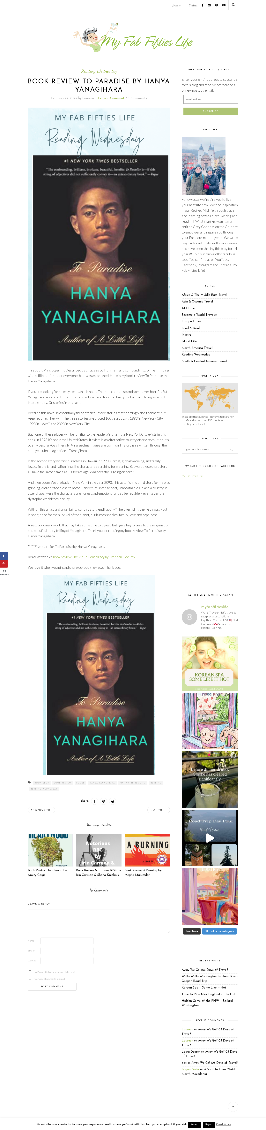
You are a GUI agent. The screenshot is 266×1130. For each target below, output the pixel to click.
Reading (156, 783)
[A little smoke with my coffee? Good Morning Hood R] (210, 896)
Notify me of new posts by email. (40, 978)
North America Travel (197, 348)
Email (31, 950)
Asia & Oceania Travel (197, 301)
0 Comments (138, 98)
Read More (223, 1124)
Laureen (88, 98)
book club (42, 783)
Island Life (189, 341)
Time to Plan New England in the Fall (208, 994)
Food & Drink (191, 328)
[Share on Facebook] (4, 556)
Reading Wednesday (99, 71)
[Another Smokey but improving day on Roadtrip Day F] (210, 838)
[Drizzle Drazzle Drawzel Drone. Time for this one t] (210, 721)
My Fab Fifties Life (132, 783)
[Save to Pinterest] (4, 564)
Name (31, 940)
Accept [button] (194, 1124)
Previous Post (42, 810)
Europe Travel (191, 321)
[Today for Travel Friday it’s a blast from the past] (210, 662)
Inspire (186, 334)
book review (62, 783)
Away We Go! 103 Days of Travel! (205, 970)
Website (32, 960)
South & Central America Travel (204, 361)
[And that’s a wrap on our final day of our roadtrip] (210, 779)
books (80, 783)
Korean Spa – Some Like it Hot (204, 987)
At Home (188, 308)
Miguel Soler (190, 1069)
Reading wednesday (44, 789)
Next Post (158, 810)
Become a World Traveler (199, 315)
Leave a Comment (111, 98)
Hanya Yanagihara (102, 783)
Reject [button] (209, 1124)
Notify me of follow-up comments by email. (40, 972)
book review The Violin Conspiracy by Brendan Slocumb (94, 557)
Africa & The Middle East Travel (204, 295)
